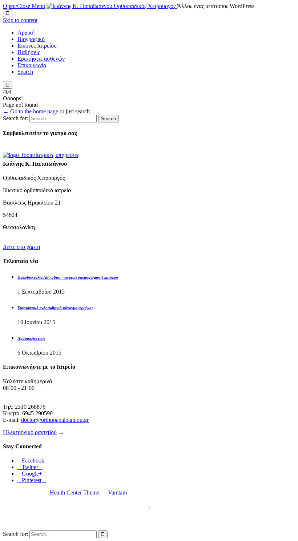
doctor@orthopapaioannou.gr (55, 420)
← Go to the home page (30, 111)
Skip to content (20, 20)
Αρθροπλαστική (31, 338)
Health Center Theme (74, 492)
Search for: (15, 118)
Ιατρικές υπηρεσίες (57, 155)
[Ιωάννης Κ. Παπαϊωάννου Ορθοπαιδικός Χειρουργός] (112, 6)
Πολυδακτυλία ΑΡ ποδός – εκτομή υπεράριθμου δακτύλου (67, 277)
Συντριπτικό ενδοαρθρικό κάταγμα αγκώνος (55, 308)
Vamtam (117, 492)
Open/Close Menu (24, 6)
